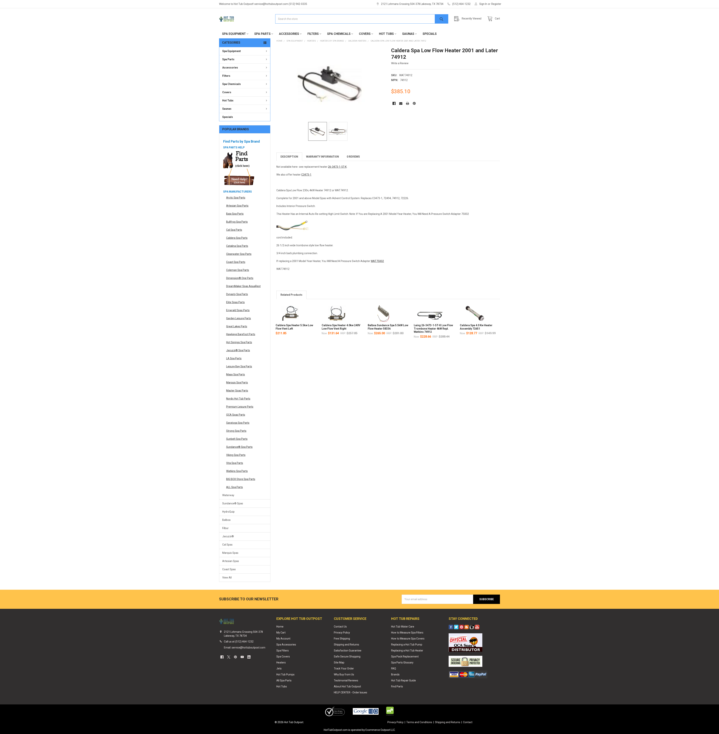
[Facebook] (394, 103)
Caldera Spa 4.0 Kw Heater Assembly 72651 (476, 327)
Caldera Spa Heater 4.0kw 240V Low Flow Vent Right (341, 327)
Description (289, 156)
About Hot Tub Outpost (347, 686)
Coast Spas (229, 569)
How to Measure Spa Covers (407, 638)
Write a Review (400, 63)
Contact (467, 722)
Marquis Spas (230, 552)
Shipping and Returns (346, 644)
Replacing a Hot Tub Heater (407, 650)
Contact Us (340, 626)
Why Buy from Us (344, 674)
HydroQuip (228, 511)
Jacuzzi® (228, 536)
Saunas (408, 34)
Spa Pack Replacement (405, 656)
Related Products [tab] (291, 294)
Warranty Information (322, 156)
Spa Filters (282, 650)
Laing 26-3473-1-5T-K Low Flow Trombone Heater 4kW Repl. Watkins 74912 (433, 328)
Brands (395, 674)
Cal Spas (227, 544)
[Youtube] (242, 657)
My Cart (281, 632)
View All (227, 577)
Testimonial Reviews (346, 680)
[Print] (407, 103)
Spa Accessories (286, 644)
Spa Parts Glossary (402, 662)
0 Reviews (353, 156)
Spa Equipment (234, 34)
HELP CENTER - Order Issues (350, 692)
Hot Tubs (386, 34)
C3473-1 (306, 174)
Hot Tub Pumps (285, 674)
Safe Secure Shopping (347, 656)
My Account (283, 638)
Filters (313, 34)
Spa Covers (283, 656)
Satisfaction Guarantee (347, 650)
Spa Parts (262, 34)
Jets (279, 668)
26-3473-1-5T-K (337, 166)
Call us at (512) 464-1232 (239, 641)
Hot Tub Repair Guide (403, 680)
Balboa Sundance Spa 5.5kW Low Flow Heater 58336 (388, 327)
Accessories (289, 34)
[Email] (401, 103)
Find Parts (397, 686)
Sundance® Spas (232, 503)
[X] (229, 657)
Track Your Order (344, 668)
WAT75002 (377, 261)
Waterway (228, 495)
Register (496, 3)
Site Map (339, 662)
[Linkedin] (249, 657)
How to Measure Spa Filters (407, 632)
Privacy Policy (342, 632)
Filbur (225, 528)
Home (279, 626)
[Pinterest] (414, 103)
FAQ (393, 668)
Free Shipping (342, 638)
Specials (430, 34)
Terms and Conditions (419, 722)
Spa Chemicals (339, 34)
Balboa (226, 519)
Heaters (281, 662)
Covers (365, 34)
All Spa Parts (284, 680)
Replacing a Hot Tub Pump (406, 644)
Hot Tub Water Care (402, 626)
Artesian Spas (230, 561)
